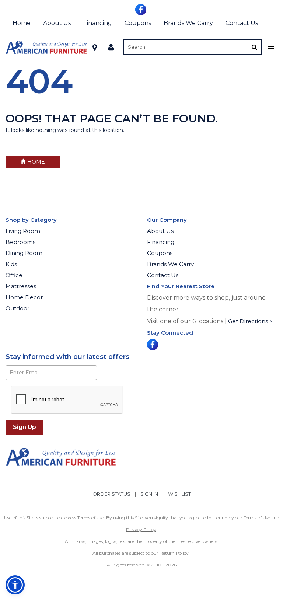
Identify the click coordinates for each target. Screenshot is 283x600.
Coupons (138, 23)
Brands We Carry (188, 23)
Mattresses (21, 286)
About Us (57, 23)
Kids (11, 264)
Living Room (23, 230)
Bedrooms (20, 241)
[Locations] (94, 47)
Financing (97, 23)
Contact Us (242, 23)
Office (14, 275)
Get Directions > (250, 321)
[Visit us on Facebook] (141, 9)
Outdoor (17, 308)
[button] (111, 47)
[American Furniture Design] (46, 47)
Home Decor (24, 297)
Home (22, 23)
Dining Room (24, 253)
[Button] (254, 47)
